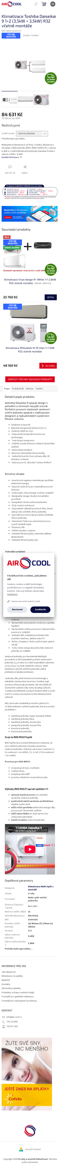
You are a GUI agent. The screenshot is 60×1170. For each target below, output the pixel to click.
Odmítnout (12, 594)
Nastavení (17, 609)
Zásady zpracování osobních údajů (25, 601)
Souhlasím (40, 609)
